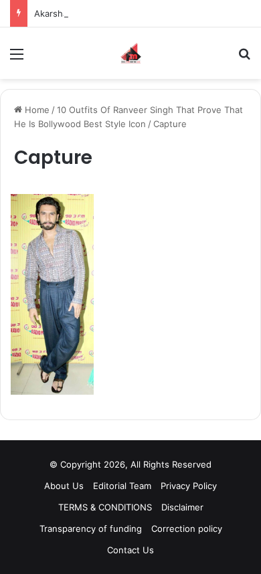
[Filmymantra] (130, 53)
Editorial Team (122, 485)
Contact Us (130, 550)
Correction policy (186, 528)
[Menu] (16, 58)
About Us (64, 485)
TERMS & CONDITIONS (105, 507)
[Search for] (244, 58)
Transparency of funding (90, 528)
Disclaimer (182, 507)
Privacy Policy (189, 485)
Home (36, 109)
